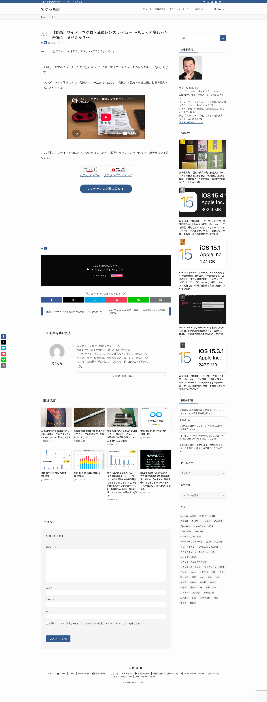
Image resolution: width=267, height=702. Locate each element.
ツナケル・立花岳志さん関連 (193, 561)
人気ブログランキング (118, 175)
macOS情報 (185, 531)
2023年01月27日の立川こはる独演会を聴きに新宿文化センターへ (202, 428)
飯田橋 (183, 602)
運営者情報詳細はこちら (191, 122)
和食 (214, 572)
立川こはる (211, 587)
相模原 (193, 582)
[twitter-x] (208, 1)
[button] (51, 300)
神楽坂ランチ (196, 587)
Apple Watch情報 (188, 516)
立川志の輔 (209, 592)
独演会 (183, 582)
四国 (221, 572)
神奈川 (203, 582)
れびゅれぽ (113, 673)
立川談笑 (184, 597)
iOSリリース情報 (207, 516)
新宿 (194, 577)
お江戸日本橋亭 (187, 546)
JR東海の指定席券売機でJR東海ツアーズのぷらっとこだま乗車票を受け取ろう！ (202, 412)
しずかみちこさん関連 (208, 546)
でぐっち (57, 363)
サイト (49, 611)
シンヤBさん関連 (188, 556)
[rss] (216, 1)
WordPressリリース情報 (191, 541)
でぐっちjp (50, 9)
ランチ (183, 572)
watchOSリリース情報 (190, 536)
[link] (80, 367)
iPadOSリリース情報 (201, 521)
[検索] (224, 1)
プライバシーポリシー (193, 673)
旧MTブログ (83, 673)
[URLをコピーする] (160, 300)
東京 (202, 577)
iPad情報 (218, 521)
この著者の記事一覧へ (122, 376)
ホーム (51, 673)
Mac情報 (199, 531)
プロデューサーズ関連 (214, 566)
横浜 (210, 577)
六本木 (193, 572)
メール (50, 599)
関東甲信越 (205, 597)
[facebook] (204, 1)
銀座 (194, 597)
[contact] (220, 1)
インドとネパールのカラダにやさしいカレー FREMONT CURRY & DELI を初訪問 (202, 437)
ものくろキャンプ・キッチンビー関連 (197, 551)
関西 (216, 597)
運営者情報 (100, 673)
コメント (51, 546)
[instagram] (212, 1)
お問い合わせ (143, 673)
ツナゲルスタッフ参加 (190, 566)
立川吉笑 (184, 592)
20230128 (185, 419)
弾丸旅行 (184, 577)
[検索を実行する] (223, 38)
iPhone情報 (185, 526)
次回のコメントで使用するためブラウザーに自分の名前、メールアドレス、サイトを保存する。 (95, 623)
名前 (49, 587)
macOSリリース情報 (203, 526)
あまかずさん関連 (214, 541)
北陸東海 (204, 572)
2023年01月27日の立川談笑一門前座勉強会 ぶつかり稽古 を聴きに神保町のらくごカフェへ (202, 447)
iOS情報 (184, 521)
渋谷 (217, 577)
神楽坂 (213, 582)
